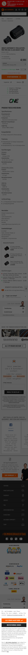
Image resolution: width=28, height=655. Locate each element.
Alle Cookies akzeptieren (12, 620)
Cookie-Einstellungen (15, 615)
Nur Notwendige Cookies (14, 625)
